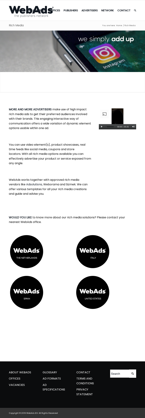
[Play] (101, 126)
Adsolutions (34, 184)
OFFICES (14, 379)
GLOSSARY (50, 372)
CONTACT (83, 372)
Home (119, 25)
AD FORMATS (52, 379)
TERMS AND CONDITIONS (85, 381)
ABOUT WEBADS (20, 372)
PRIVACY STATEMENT (84, 391)
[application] (117, 118)
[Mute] (133, 126)
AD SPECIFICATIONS (54, 387)
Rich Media (16, 25)
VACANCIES (17, 385)
